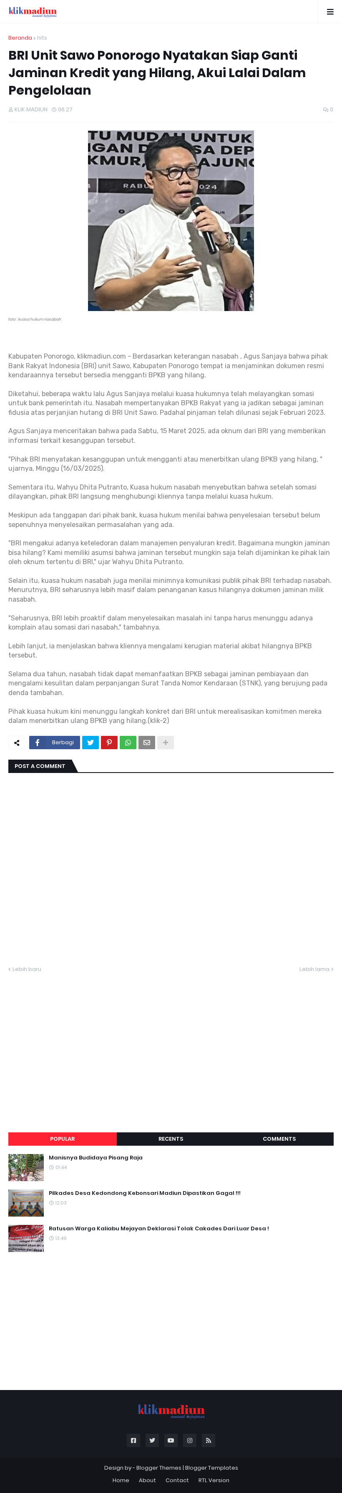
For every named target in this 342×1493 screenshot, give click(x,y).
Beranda (20, 38)
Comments (279, 1139)
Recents (170, 1139)
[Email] (146, 742)
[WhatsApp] (128, 742)
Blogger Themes (158, 1468)
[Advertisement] (171, 1042)
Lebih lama (314, 969)
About (147, 1480)
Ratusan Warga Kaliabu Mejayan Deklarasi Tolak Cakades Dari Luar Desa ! (159, 1228)
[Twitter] (90, 742)
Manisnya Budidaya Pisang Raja (96, 1158)
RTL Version (214, 1480)
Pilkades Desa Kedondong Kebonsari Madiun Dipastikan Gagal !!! (145, 1193)
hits (42, 38)
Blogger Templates (211, 1468)
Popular (62, 1139)
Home (121, 1480)
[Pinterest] (109, 742)
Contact (177, 1480)
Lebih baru (27, 969)
